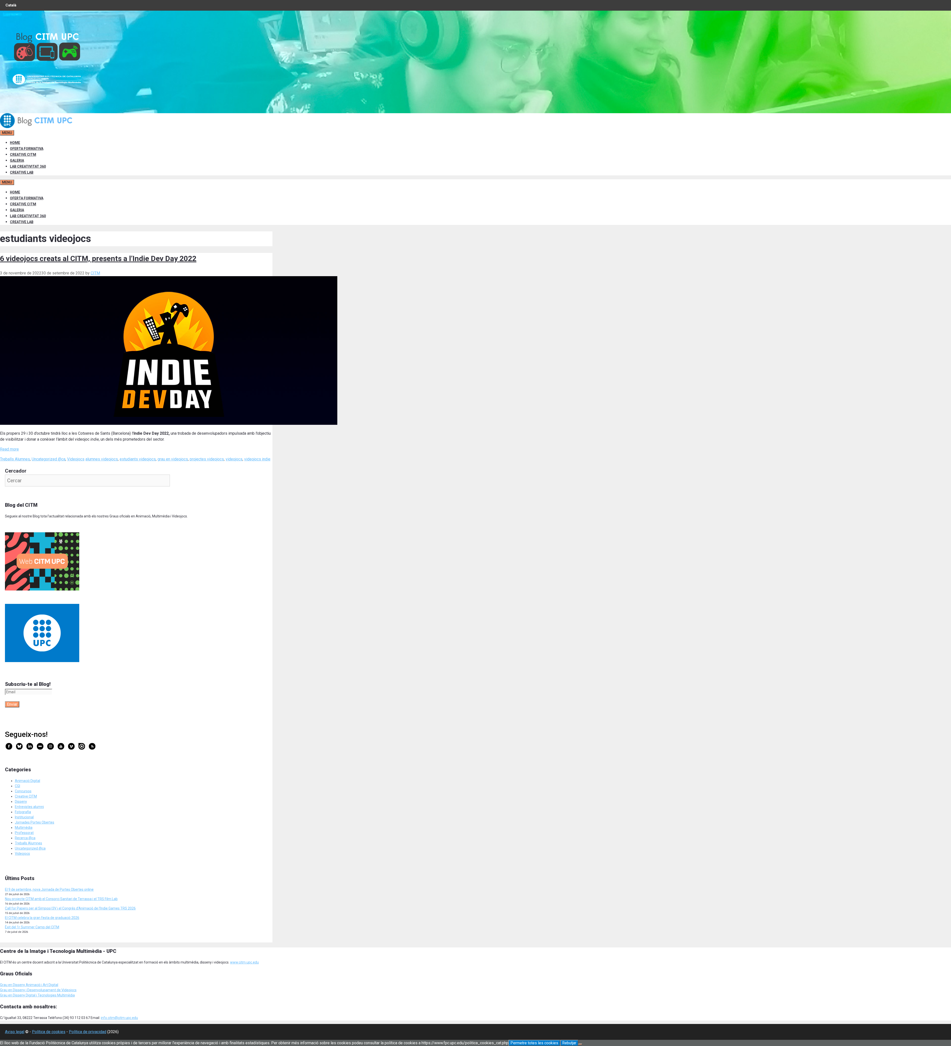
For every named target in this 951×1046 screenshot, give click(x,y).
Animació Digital (27, 781)
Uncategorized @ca (48, 459)
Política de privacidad (87, 1031)
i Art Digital (49, 985)
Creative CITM (26, 796)
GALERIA (17, 160)
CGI (17, 786)
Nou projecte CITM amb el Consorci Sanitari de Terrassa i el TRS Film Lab (61, 899)
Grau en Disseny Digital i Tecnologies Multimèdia (37, 995)
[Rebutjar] (580, 1044)
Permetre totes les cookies (534, 1043)
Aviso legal (14, 1031)
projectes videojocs (207, 459)
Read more (9, 449)
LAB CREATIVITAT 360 (28, 166)
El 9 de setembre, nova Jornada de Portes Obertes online (49, 889)
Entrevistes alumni (29, 807)
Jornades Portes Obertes (34, 822)
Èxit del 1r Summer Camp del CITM (32, 927)
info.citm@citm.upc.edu (119, 1018)
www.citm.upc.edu (244, 962)
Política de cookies (48, 1031)
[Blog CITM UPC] (37, 127)
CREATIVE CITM (23, 155)
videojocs (234, 459)
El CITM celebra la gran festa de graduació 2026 (42, 918)
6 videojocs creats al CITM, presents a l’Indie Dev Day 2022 (98, 258)
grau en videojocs (173, 459)
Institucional (24, 817)
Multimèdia (23, 828)
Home (15, 143)
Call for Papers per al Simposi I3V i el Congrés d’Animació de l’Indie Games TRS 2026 (70, 908)
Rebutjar (569, 1043)
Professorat (24, 833)
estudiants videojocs (138, 459)
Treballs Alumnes (15, 459)
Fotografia (23, 812)
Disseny (21, 802)
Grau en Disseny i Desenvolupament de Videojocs (38, 990)
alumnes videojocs (101, 459)
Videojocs (75, 459)
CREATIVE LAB (21, 172)
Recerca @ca (25, 838)
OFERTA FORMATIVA (26, 149)
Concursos (23, 791)
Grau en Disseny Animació (20, 985)
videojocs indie (257, 459)
